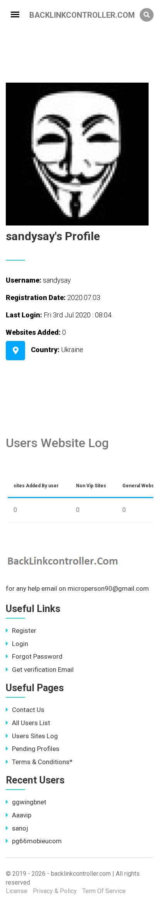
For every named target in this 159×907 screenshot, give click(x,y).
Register (24, 630)
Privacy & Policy (55, 891)
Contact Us (28, 710)
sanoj (20, 828)
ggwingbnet (29, 802)
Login (20, 644)
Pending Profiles (35, 749)
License (16, 891)
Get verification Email (43, 669)
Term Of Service (104, 891)
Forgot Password (37, 656)
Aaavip (21, 815)
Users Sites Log (35, 736)
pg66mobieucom (37, 841)
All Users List (31, 723)
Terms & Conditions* (42, 762)
